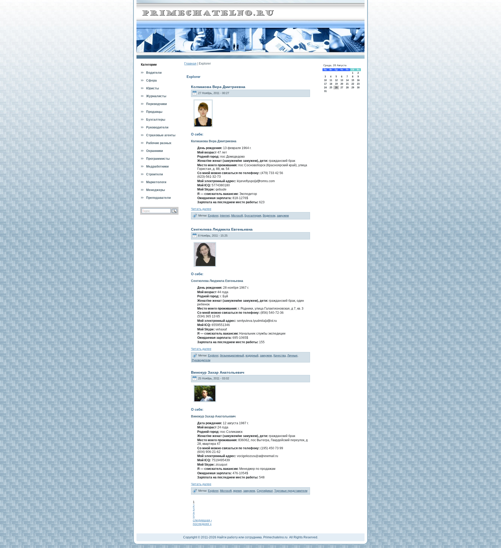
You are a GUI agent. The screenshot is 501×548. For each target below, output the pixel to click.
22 (352, 84)
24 (325, 87)
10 (325, 80)
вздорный (252, 355)
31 (325, 91)
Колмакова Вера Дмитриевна (218, 87)
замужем (283, 215)
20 (342, 84)
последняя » (202, 524)
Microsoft (237, 215)
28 (347, 87)
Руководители (201, 360)
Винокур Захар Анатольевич (217, 372)
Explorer (213, 215)
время (237, 490)
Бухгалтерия (252, 215)
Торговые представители (290, 490)
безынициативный (232, 355)
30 (358, 87)
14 (347, 80)
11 (331, 80)
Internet (225, 215)
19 (336, 84)
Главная (190, 63)
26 (336, 87)
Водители (269, 215)
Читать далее (201, 209)
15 (352, 80)
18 (331, 84)
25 (331, 87)
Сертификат (265, 490)
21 (347, 84)
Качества (279, 355)
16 (358, 80)
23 (358, 84)
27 (342, 87)
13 (342, 80)
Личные (292, 355)
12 (336, 80)
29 (352, 87)
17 (325, 84)
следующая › (202, 520)
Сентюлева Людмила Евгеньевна (222, 229)
